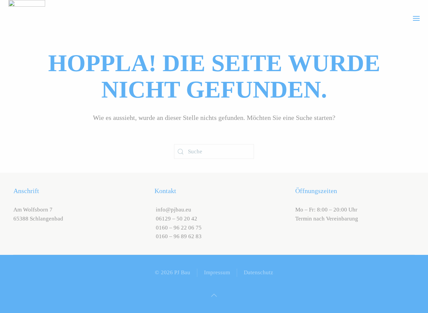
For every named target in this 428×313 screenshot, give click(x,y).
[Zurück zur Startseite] (26, 18)
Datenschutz (258, 272)
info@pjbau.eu (172, 209)
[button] (416, 18)
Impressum (217, 272)
